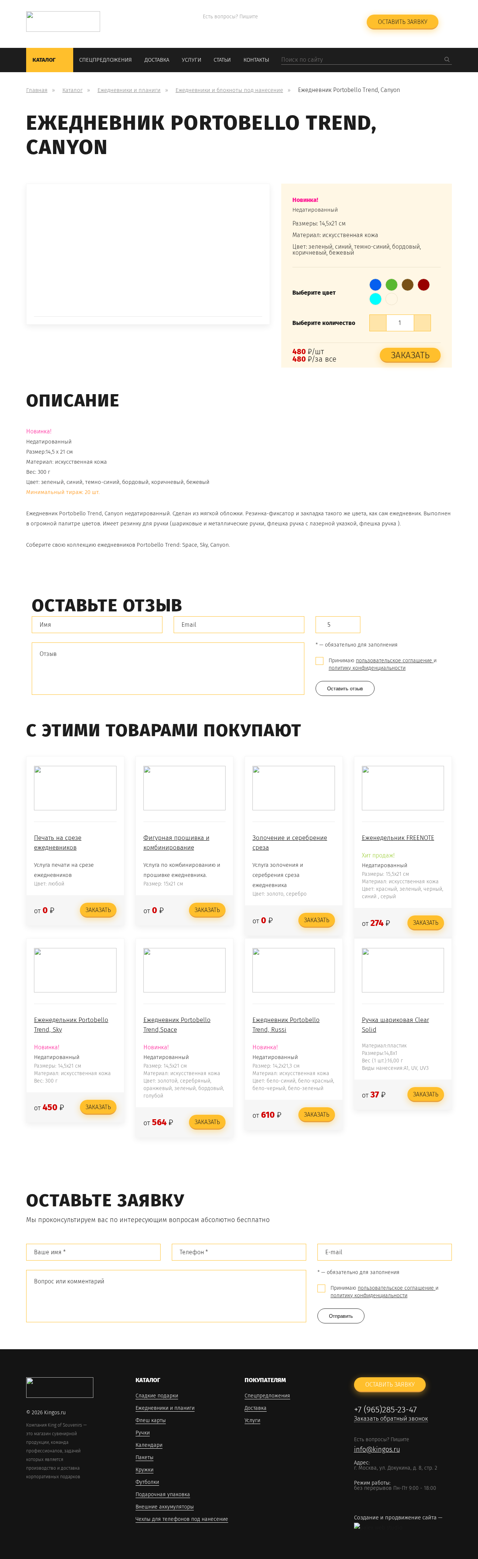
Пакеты (144, 1458)
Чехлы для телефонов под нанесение (182, 1519)
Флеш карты (151, 1421)
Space (189, 544)
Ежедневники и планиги (129, 90)
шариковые (187, 523)
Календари (149, 1445)
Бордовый (424, 282)
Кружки (144, 1470)
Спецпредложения (105, 59)
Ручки (143, 1433)
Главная (36, 90)
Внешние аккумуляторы (165, 1507)
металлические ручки (236, 523)
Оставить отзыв (345, 688)
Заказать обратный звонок (315, 26)
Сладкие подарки (157, 1396)
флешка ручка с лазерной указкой (312, 523)
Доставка (157, 59)
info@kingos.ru (226, 26)
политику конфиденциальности (367, 668)
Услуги (191, 59)
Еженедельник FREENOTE (398, 838)
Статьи (222, 59)
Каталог (44, 59)
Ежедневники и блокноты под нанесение (229, 90)
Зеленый (392, 282)
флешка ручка (377, 523)
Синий (376, 282)
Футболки (147, 1482)
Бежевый (392, 296)
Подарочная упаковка (163, 1495)
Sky (204, 544)
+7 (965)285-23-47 (309, 17)
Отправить (341, 1316)
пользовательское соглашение (395, 660)
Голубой (376, 296)
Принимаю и (383, 664)
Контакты (256, 59)
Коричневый (408, 282)
